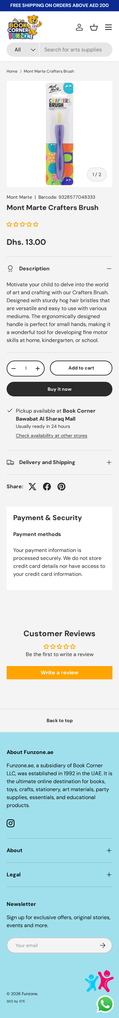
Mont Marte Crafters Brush (49, 71)
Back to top (60, 720)
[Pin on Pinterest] (61, 486)
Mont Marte (19, 197)
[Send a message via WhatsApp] (105, 1004)
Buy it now (60, 389)
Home (12, 71)
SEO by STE (16, 1001)
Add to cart (81, 368)
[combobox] (59, 49)
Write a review (59, 672)
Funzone (29, 993)
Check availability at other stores (51, 436)
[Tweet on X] (32, 486)
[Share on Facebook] (47, 486)
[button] (94, 27)
